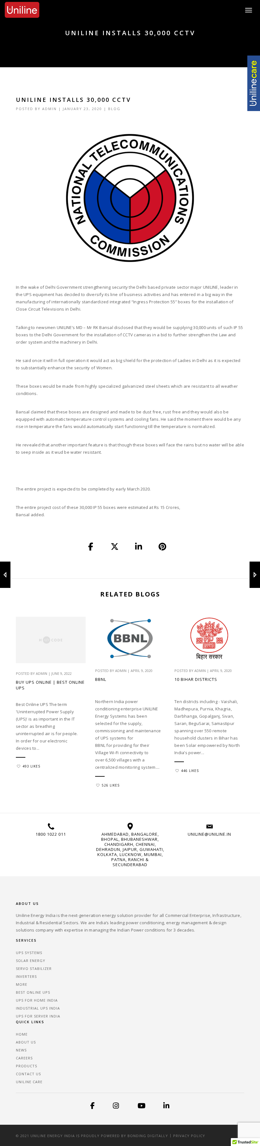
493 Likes (31, 766)
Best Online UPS (33, 992)
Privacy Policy (189, 1135)
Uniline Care (29, 1081)
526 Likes (111, 785)
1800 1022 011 (51, 834)
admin (49, 108)
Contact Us (28, 1073)
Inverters (26, 976)
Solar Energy (30, 960)
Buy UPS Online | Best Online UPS (50, 685)
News (21, 1050)
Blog (114, 108)
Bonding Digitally (147, 1135)
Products (26, 1066)
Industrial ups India (38, 1008)
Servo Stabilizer (34, 968)
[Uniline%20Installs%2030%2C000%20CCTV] (91, 547)
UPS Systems (29, 952)
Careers (24, 1058)
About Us (26, 1042)
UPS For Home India (37, 1000)
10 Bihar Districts (195, 679)
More (21, 984)
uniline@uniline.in (209, 834)
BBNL (100, 679)
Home (22, 1034)
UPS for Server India (38, 1016)
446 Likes (190, 770)
